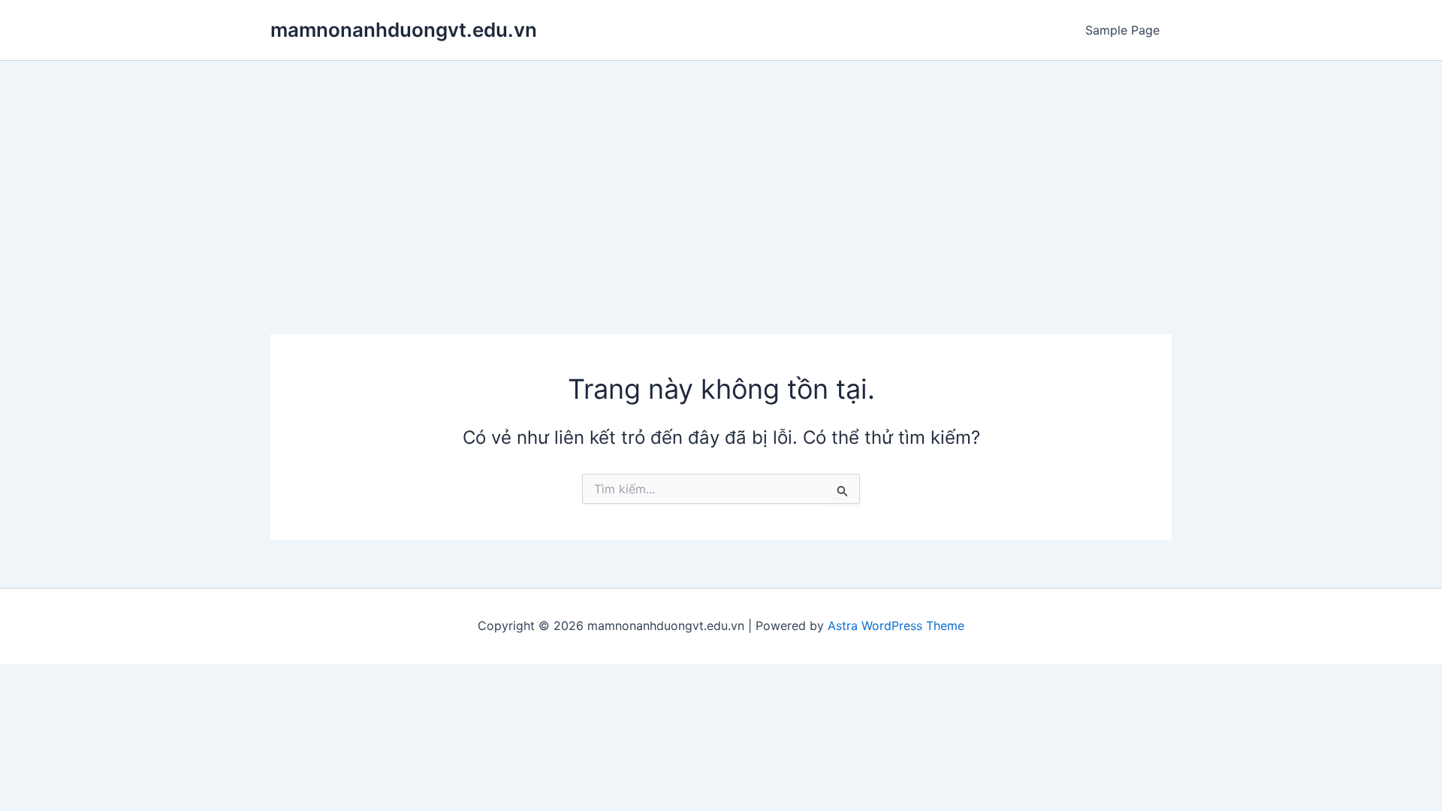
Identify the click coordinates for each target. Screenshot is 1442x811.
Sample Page (1122, 30)
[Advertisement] (721, 173)
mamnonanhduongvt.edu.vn (403, 29)
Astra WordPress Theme (896, 625)
